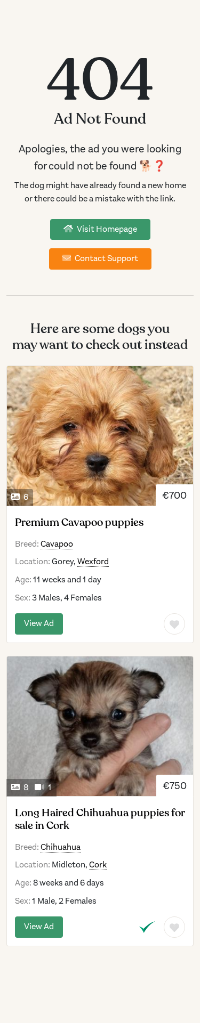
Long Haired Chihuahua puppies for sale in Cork (100, 819)
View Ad (39, 623)
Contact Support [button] (105, 258)
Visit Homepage (106, 229)
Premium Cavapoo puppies (79, 522)
